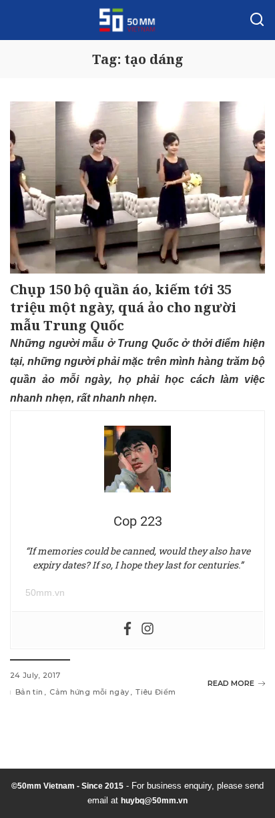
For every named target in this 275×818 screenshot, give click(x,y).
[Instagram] (147, 629)
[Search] (257, 20)
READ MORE (231, 683)
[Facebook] (127, 629)
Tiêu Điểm (155, 692)
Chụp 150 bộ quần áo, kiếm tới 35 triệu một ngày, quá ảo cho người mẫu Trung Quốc (123, 307)
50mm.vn (45, 592)
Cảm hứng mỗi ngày (89, 692)
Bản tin (29, 692)
